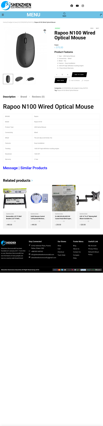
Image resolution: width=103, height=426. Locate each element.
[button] (2, 15)
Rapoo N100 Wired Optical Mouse (67, 90)
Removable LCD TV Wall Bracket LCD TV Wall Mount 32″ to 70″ (14, 219)
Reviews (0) (38, 97)
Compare (86, 80)
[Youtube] (77, 5)
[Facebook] (71, 5)
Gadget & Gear (12, 22)
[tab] (12, 97)
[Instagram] (82, 5)
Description (9, 97)
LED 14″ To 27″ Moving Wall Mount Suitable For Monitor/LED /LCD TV (88, 219)
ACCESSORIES (22, 22)
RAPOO (31, 22)
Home (5, 22)
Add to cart (79, 74)
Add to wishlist (75, 80)
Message (11, 168)
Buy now (60, 80)
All (72, 88)
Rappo (56, 45)
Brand (24, 97)
